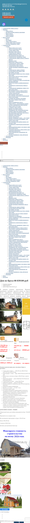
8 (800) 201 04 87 (6, 12)
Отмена (21, 522)
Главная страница (7, 284)
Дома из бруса (6, 285)
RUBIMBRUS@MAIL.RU (8, 15)
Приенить (16, 522)
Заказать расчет (8, 17)
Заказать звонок (4, 142)
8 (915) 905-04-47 (6, 14)
